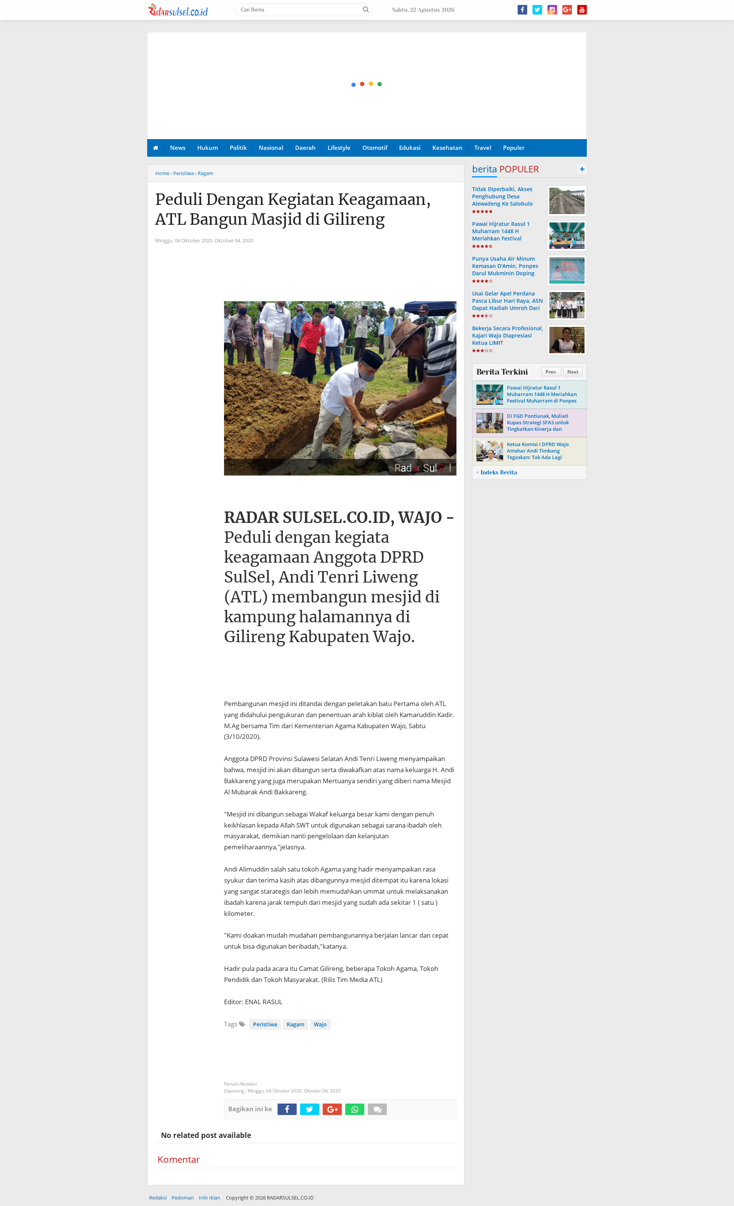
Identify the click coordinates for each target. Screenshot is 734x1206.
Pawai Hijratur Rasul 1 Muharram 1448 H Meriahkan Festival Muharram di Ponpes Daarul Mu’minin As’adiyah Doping (507, 242)
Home (162, 173)
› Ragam (204, 173)
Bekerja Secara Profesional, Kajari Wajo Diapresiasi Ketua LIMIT (507, 335)
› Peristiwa (182, 173)
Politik (238, 147)
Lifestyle (339, 147)
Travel (482, 147)
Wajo (320, 1024)
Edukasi (410, 147)
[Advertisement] (367, 86)
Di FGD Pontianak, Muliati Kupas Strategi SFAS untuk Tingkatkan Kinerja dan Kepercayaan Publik (538, 425)
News (177, 147)
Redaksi (158, 1197)
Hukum (207, 147)
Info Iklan (209, 1197)
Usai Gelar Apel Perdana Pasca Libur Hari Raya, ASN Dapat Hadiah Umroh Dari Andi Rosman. (507, 304)
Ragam (295, 1024)
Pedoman (183, 1197)
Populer (514, 147)
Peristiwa (265, 1024)
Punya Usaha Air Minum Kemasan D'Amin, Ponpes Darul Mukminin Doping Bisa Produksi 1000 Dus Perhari (505, 273)
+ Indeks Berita (496, 472)
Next (572, 371)
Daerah (305, 147)
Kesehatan (447, 147)
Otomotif (374, 147)
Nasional (271, 147)
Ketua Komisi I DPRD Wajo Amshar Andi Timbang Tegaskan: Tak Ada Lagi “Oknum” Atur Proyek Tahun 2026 (540, 457)
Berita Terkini (502, 372)
